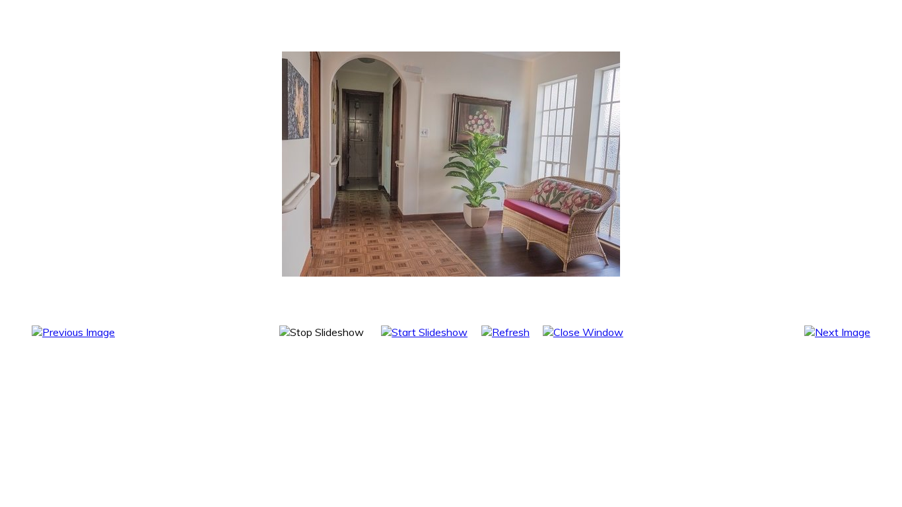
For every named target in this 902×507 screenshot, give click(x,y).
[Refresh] (505, 332)
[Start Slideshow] (424, 332)
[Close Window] (583, 332)
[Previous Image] (73, 332)
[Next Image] (837, 332)
